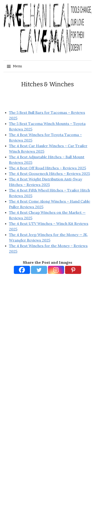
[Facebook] (22, 270)
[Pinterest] (73, 270)
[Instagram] (56, 270)
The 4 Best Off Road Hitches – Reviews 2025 (47, 168)
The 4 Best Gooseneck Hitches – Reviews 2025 (49, 173)
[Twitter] (39, 270)
